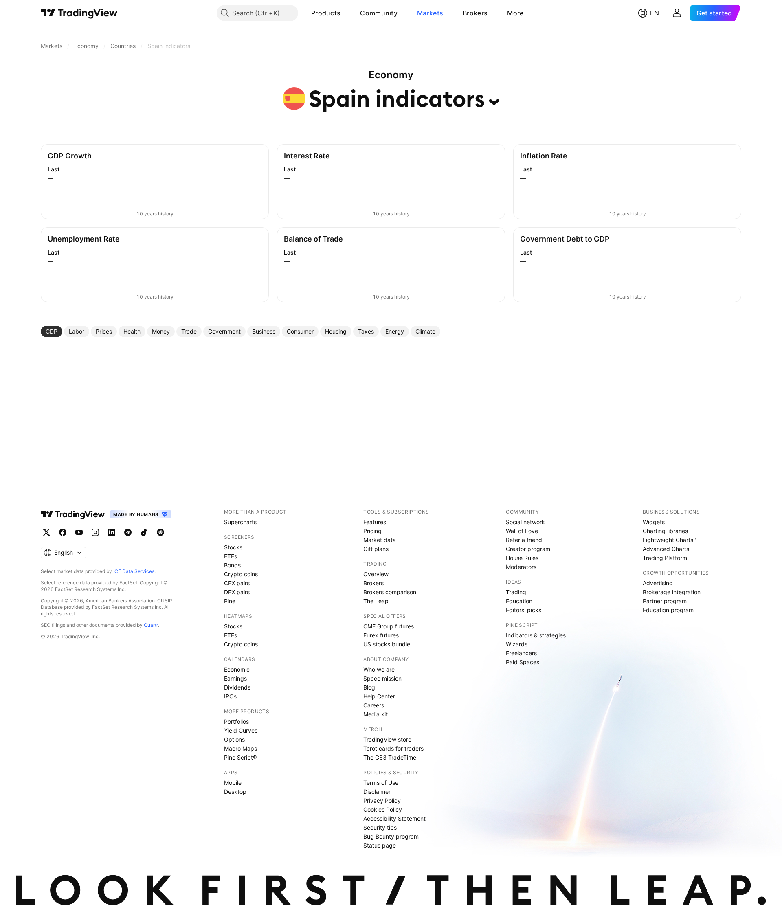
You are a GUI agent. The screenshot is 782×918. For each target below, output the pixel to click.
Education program (668, 609)
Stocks (233, 547)
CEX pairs (237, 583)
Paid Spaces (522, 662)
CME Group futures (388, 626)
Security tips (380, 827)
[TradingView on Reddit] (160, 532)
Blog (369, 687)
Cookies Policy (382, 809)
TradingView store (387, 739)
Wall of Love (522, 530)
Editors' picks (523, 609)
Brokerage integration (672, 592)
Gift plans (376, 548)
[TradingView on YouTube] (79, 532)
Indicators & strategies (536, 635)
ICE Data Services (133, 571)
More (515, 13)
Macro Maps (240, 748)
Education (519, 600)
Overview (376, 574)
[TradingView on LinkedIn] (111, 532)
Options (234, 739)
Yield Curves (240, 730)
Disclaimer (377, 791)
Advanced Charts (666, 548)
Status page (379, 845)
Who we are (379, 669)
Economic (237, 669)
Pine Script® (240, 757)
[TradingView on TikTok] (144, 532)
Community (379, 13)
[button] (346, 13)
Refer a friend (524, 539)
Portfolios (236, 721)
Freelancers (521, 653)
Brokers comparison (389, 592)
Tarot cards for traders (393, 748)
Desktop (235, 791)
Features (374, 521)
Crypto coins (241, 574)
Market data (379, 539)
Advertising (658, 583)
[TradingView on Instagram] (95, 532)
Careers (373, 705)
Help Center (379, 696)
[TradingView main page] (79, 13)
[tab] (51, 331)
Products (325, 13)
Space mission (382, 678)
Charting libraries (665, 530)
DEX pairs (237, 592)
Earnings (235, 678)
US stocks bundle (386, 644)
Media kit (375, 714)
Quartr (151, 625)
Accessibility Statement (394, 818)
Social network (525, 521)
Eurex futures (381, 635)
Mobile (233, 782)
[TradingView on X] (46, 532)
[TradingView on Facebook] (62, 532)
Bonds (232, 565)
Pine (229, 600)
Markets (430, 13)
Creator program (528, 548)
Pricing (372, 530)
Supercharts (240, 521)
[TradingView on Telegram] (128, 532)
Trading (516, 592)
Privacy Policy (382, 800)
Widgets (654, 521)
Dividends (237, 687)
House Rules (522, 557)
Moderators (521, 566)
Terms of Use (380, 782)
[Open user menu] (677, 13)
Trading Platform (665, 557)
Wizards (516, 644)
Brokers (475, 13)
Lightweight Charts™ (670, 539)
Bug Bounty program (391, 836)
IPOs (230, 696)
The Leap (376, 600)
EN (654, 13)
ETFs (230, 556)
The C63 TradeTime (389, 757)
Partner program (665, 600)
